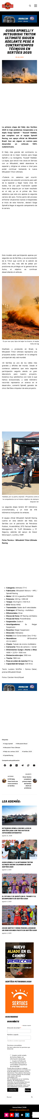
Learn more (26, 1085)
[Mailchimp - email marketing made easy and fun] (28, 1091)
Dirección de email (14, 1028)
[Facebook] (5, 765)
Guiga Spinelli (8, 743)
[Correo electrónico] (34, 765)
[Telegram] (22, 765)
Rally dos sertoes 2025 (11, 751)
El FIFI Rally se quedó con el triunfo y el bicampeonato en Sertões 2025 (19, 897)
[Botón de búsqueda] (32, 1097)
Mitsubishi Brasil (21, 743)
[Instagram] (6, 1115)
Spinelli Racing (8, 755)
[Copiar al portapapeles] (28, 765)
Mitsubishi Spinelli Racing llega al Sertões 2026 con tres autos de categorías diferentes (16, 830)
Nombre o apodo (12, 1034)
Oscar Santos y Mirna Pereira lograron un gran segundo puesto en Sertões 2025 (19, 929)
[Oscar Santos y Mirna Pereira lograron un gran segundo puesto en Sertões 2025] (19, 915)
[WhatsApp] (11, 765)
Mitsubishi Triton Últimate (11, 747)
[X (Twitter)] (17, 765)
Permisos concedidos (14, 1045)
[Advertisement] (19, 105)
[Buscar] (30, 6)
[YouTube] (12, 1115)
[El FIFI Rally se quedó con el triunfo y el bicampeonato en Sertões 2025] (19, 883)
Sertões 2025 (27, 751)
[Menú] (35, 5)
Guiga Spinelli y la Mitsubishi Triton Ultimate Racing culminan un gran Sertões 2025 (17, 864)
